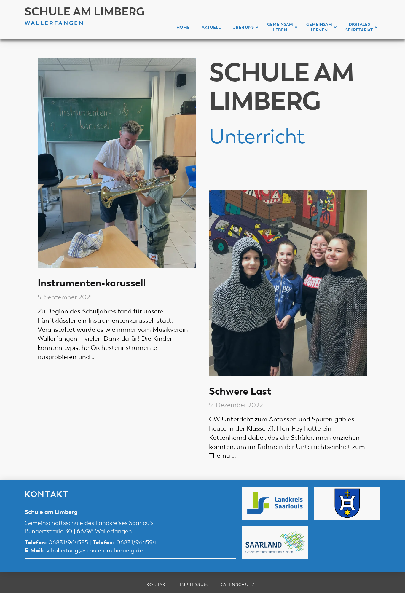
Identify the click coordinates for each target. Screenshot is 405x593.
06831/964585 (68, 542)
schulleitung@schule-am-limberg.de (94, 550)
